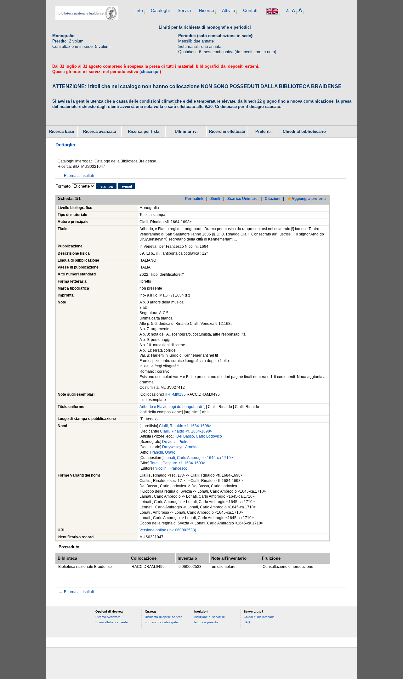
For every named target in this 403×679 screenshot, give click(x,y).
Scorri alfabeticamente (111, 622)
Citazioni (272, 198)
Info (139, 10)
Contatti (250, 10)
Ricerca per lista (143, 131)
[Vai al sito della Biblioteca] (86, 18)
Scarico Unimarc (242, 198)
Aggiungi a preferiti (309, 198)
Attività (228, 10)
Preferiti (263, 131)
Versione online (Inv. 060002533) (167, 530)
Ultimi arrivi (186, 131)
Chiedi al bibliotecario (304, 131)
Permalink (194, 198)
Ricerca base (61, 131)
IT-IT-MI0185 (176, 394)
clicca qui (150, 71)
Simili (215, 198)
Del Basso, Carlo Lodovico (199, 436)
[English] (272, 11)
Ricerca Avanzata (108, 617)
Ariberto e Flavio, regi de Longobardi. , (172, 407)
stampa (106, 186)
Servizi (184, 10)
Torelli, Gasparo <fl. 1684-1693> (177, 463)
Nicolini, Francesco (171, 468)
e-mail (127, 186)
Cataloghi (160, 10)
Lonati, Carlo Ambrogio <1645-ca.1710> (198, 458)
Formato (63, 186)
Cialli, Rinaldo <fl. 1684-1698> (185, 426)
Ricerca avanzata (99, 131)
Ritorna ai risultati (76, 175)
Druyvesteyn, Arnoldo (180, 447)
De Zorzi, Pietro (175, 442)
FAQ (247, 622)
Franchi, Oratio (162, 452)
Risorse (206, 10)
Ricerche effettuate (227, 131)
